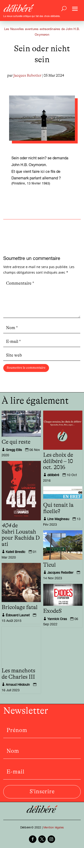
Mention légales (53, 827)
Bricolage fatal (20, 607)
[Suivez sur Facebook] (32, 839)
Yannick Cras (57, 619)
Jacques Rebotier (27, 75)
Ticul (49, 565)
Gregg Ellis (14, 450)
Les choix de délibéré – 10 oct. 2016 (58, 461)
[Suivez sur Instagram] (51, 839)
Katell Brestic (15, 552)
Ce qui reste (16, 442)
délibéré (53, 475)
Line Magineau (58, 519)
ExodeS (52, 611)
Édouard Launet (18, 615)
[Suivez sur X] (42, 839)
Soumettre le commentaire (26, 367)
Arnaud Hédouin (18, 685)
